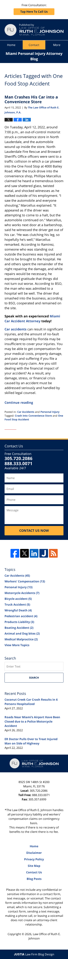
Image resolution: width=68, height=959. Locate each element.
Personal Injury (49, 412)
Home (11, 45)
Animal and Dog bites (22, 633)
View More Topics (17, 645)
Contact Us (34, 872)
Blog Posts (34, 879)
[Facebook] (15, 553)
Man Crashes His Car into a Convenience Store (31, 99)
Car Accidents (25, 412)
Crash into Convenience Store (33, 415)
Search (34, 677)
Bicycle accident (18, 599)
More (56, 45)
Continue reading (19, 402)
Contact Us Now (34, 530)
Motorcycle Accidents (22, 593)
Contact (34, 45)
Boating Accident (19, 628)
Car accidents (15, 329)
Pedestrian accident (21, 616)
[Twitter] (24, 553)
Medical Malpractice (21, 639)
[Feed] (53, 553)
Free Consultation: (34, 8)
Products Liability (19, 622)
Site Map (34, 866)
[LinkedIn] (34, 553)
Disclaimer (34, 853)
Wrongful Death (18, 610)
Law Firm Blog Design (34, 954)
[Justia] (43, 553)
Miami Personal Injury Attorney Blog (34, 30)
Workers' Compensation (25, 581)
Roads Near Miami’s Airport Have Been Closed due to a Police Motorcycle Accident (32, 721)
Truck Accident (17, 605)
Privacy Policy (34, 859)
